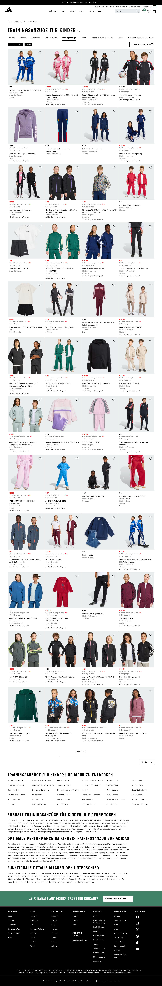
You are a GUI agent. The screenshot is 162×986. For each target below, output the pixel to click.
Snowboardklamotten (41, 790)
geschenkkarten (135, 6)
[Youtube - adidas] (144, 949)
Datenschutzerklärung (87, 981)
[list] (81, 38)
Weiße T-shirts (63, 781)
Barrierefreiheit (113, 981)
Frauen (63, 11)
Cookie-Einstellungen (51, 981)
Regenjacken (62, 804)
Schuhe (82, 11)
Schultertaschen (89, 804)
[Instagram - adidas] (144, 924)
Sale (99, 11)
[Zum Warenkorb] (154, 11)
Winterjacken (112, 790)
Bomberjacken (14, 800)
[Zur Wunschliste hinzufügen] (40, 53)
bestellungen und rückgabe (119, 6)
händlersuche (99, 6)
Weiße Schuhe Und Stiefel (92, 781)
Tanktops (11, 804)
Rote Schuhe (87, 800)
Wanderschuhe (113, 795)
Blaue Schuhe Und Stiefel (67, 790)
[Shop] (8, 10)
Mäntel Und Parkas (16, 781)
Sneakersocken (63, 800)
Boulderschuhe (113, 804)
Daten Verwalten (66, 981)
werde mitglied (146, 6)
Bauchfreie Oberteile (16, 795)
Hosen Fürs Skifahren (91, 795)
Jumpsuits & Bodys (16, 785)
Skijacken (86, 790)
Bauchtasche (13, 790)
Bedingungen (102, 981)
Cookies (75, 981)
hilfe (107, 6)
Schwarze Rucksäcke (115, 800)
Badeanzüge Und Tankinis (43, 785)
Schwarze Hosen (64, 785)
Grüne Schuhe (137, 795)
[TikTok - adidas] (144, 943)
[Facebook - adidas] (144, 917)
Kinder (73, 11)
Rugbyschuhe (112, 781)
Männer (52, 11)
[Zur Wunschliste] (149, 11)
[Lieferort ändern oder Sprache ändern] (154, 7)
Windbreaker (37, 800)
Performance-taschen (41, 781)
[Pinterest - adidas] (144, 936)
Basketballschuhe (139, 790)
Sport (91, 11)
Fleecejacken (137, 781)
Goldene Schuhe (64, 795)
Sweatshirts (37, 795)
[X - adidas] (144, 930)
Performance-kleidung (91, 785)
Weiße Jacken (137, 785)
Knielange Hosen (39, 804)
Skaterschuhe (112, 785)
